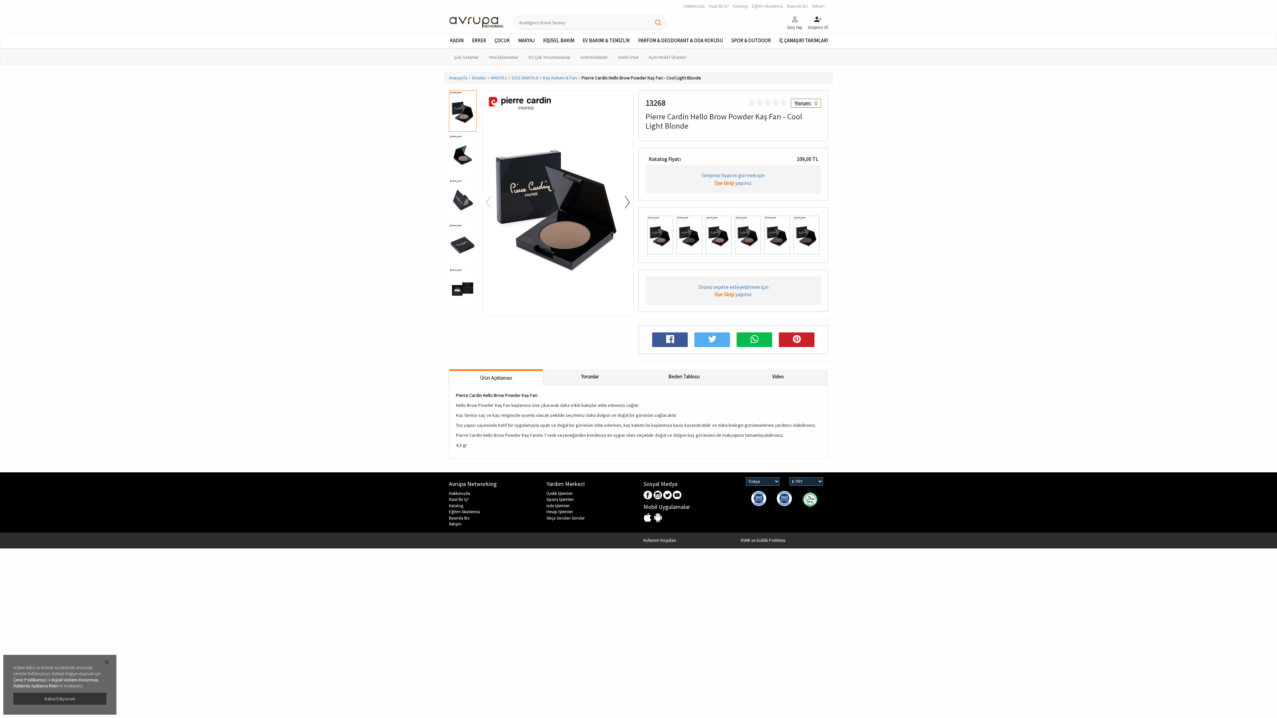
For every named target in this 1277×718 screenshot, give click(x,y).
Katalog (456, 506)
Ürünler (479, 78)
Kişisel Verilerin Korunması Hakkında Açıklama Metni (55, 683)
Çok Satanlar (466, 57)
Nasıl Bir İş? (459, 499)
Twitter (667, 495)
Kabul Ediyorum (60, 699)
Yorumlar (590, 376)
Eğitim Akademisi (464, 512)
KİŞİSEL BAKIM (558, 40)
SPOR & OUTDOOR (751, 40)
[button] (463, 313)
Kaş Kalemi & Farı (560, 78)
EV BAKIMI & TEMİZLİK (606, 40)
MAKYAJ (526, 40)
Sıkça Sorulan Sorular (565, 518)
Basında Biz (459, 518)
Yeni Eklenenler (504, 57)
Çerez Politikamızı (29, 680)
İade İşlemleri (558, 506)
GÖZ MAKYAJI (524, 78)
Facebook (648, 495)
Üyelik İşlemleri (559, 493)
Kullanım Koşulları (659, 540)
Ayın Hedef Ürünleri (668, 57)
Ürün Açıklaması (496, 378)
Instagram (658, 495)
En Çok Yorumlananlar (550, 57)
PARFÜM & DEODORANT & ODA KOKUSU (680, 40)
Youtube (677, 495)
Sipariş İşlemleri (560, 499)
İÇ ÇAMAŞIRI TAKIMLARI (803, 40)
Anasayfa (458, 78)
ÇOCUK (502, 40)
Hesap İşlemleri (559, 512)
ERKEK (479, 40)
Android (658, 518)
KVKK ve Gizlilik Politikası (763, 540)
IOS (648, 518)
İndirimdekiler (594, 57)
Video (778, 376)
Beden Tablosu (684, 376)
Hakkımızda (459, 493)
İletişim (455, 524)
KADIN (457, 40)
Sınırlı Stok (628, 57)
